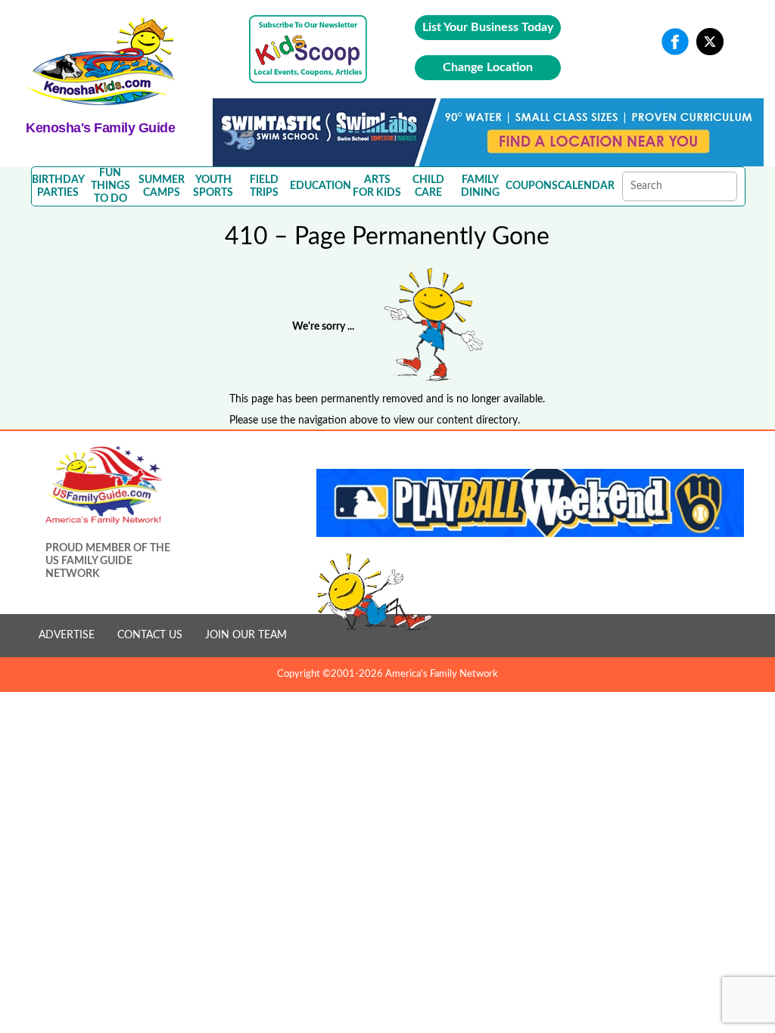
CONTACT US (149, 635)
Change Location (488, 67)
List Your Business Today (487, 27)
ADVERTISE (67, 635)
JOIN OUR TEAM (246, 635)
